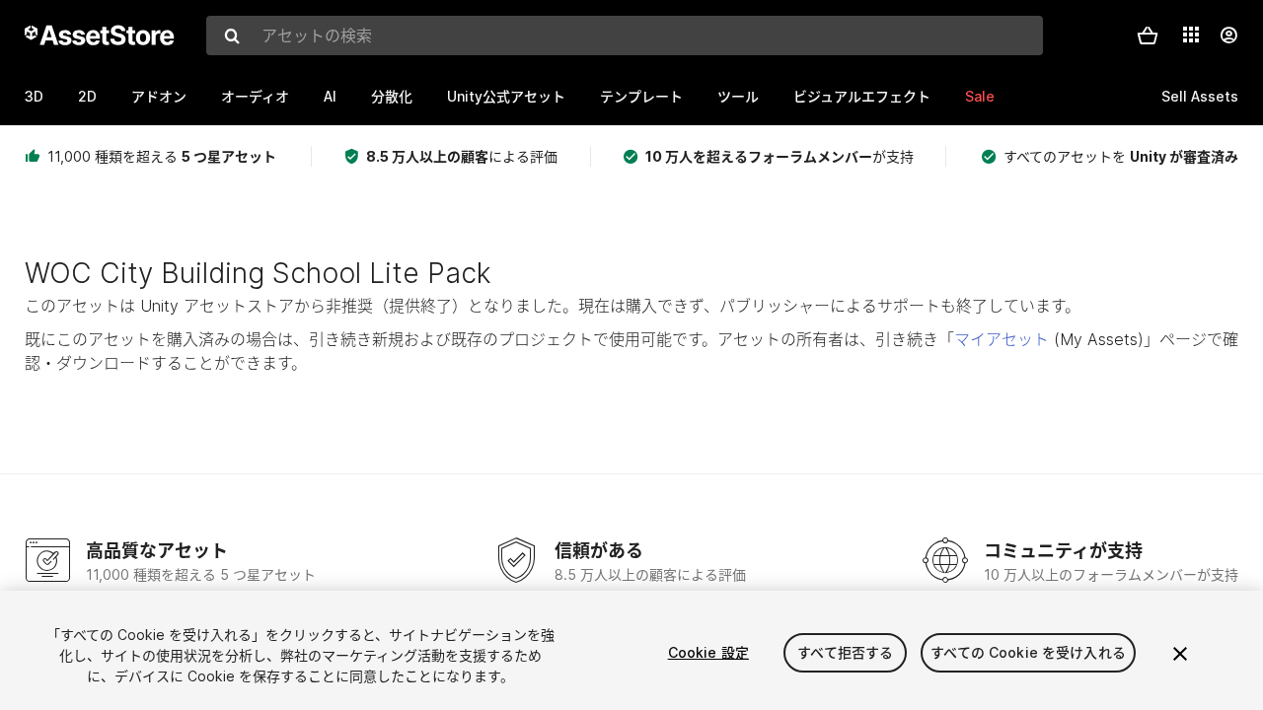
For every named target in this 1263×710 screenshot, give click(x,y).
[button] (1147, 35)
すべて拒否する (845, 652)
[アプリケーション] (1191, 34)
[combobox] (624, 35)
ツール (738, 96)
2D (87, 96)
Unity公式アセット (506, 96)
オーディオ (255, 96)
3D (34, 96)
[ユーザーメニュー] (1228, 35)
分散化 (391, 96)
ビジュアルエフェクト (861, 96)
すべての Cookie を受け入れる (1028, 652)
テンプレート (641, 96)
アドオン (158, 96)
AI (330, 96)
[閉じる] (1180, 653)
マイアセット (1001, 339)
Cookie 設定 (708, 652)
